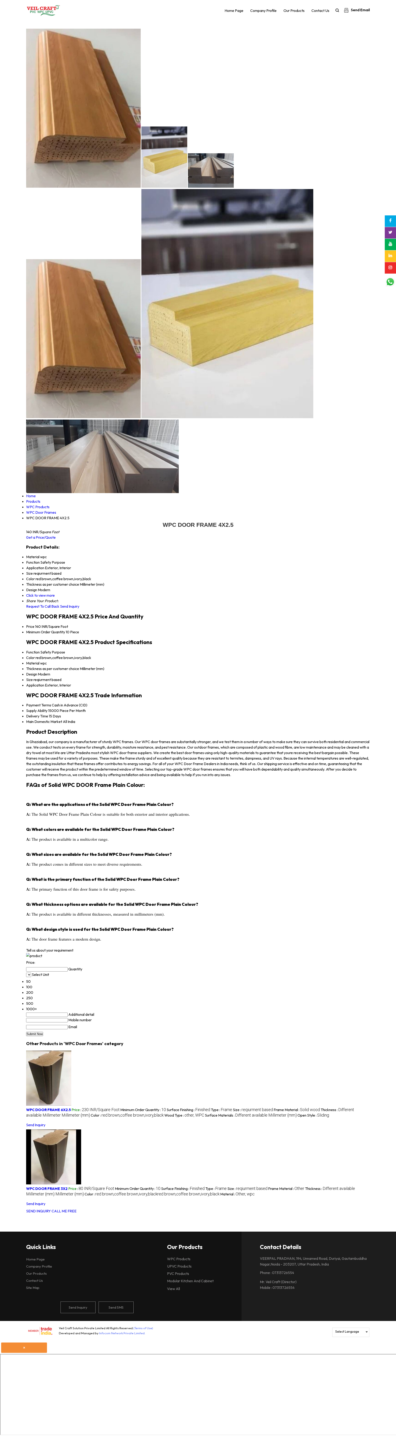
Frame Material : (297, 1109)
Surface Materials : (251, 1115)
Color (30, 657)
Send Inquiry (69, 606)
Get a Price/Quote (41, 537)
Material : (237, 1194)
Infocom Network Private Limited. (122, 1333)
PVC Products (178, 1273)
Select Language (347, 1331)
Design (31, 674)
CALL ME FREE (64, 1211)
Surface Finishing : (188, 1109)
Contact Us (320, 10)
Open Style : (313, 1115)
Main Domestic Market (44, 721)
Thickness (34, 668)
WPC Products (178, 1259)
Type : (221, 1109)
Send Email (360, 10)
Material (32, 663)
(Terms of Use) (143, 1328)
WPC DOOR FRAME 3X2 (47, 1188)
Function (33, 652)
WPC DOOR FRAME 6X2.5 (48, 1109)
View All (173, 1288)
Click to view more (40, 595)
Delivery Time (37, 716)
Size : (253, 1109)
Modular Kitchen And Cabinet (190, 1281)
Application (35, 685)
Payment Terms (38, 705)
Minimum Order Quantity (45, 632)
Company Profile (263, 10)
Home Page (234, 10)
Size (29, 679)
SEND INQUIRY (38, 1211)
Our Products (294, 10)
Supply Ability (36, 710)
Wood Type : (184, 1115)
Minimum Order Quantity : (143, 1109)
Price (30, 626)
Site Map (32, 1287)
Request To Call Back (42, 606)
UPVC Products (179, 1266)
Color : (127, 1115)
